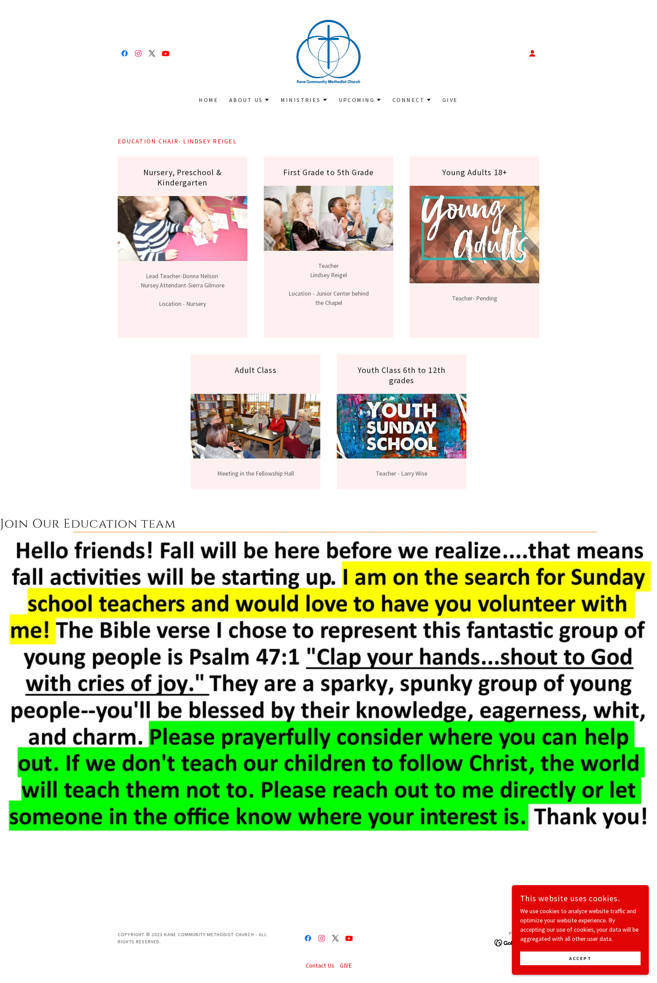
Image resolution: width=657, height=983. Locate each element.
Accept (580, 958)
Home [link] (208, 99)
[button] (532, 53)
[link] (124, 53)
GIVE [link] (450, 99)
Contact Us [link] (320, 965)
